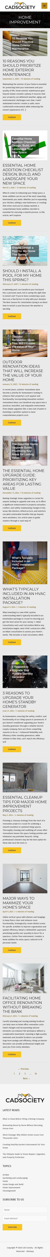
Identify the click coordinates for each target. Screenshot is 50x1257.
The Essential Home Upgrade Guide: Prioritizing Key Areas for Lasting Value (23, 480)
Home (5, 1181)
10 (36, 1073)
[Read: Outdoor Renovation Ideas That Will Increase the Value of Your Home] (25, 343)
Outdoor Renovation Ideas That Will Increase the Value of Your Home (23, 371)
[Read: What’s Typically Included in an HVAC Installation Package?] (25, 563)
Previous (23, 1069)
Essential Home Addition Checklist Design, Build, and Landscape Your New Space (23, 174)
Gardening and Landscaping (15, 1178)
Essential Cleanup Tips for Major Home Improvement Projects (25, 804)
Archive (6, 1175)
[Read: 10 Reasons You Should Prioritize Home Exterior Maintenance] (25, 43)
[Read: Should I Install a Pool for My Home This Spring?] (25, 251)
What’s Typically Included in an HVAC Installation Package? (24, 596)
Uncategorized (9, 1191)
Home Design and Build (13, 1184)
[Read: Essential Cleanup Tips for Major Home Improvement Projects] (25, 777)
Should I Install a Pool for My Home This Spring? (22, 275)
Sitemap (30, 1251)
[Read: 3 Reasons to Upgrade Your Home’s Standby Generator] (25, 671)
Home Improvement (11, 1187)
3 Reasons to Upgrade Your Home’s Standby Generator (19, 700)
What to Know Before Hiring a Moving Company (23, 1119)
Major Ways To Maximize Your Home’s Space (18, 903)
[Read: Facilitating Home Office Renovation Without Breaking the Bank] (25, 978)
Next (26, 1078)
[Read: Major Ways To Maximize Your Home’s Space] (25, 878)
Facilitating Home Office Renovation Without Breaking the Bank (22, 1005)
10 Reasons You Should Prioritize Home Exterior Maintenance (22, 68)
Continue (13, 118)
